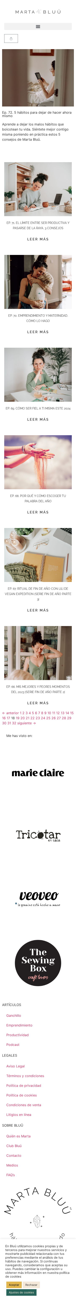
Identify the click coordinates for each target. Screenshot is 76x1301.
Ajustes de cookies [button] (21, 1292)
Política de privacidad (23, 1085)
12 (58, 713)
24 (43, 718)
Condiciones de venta (23, 1105)
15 (72, 713)
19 (17, 718)
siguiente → (26, 723)
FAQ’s (10, 1175)
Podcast (12, 1044)
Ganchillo (13, 1015)
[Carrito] (11, 38)
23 (38, 718)
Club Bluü (14, 1146)
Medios (12, 1165)
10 (49, 713)
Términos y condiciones (25, 1076)
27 (59, 718)
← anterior (10, 713)
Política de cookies (21, 1095)
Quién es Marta (18, 1136)
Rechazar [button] (31, 1284)
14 (67, 713)
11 (53, 713)
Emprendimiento (19, 1025)
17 (8, 718)
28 (64, 718)
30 (4, 723)
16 (4, 718)
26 (54, 718)
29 (69, 718)
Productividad (17, 1035)
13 (62, 713)
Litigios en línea (18, 1114)
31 (9, 723)
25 (48, 718)
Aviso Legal (15, 1066)
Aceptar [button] (14, 1284)
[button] (38, 26)
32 (14, 723)
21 (27, 718)
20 (22, 718)
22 (32, 718)
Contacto (13, 1155)
